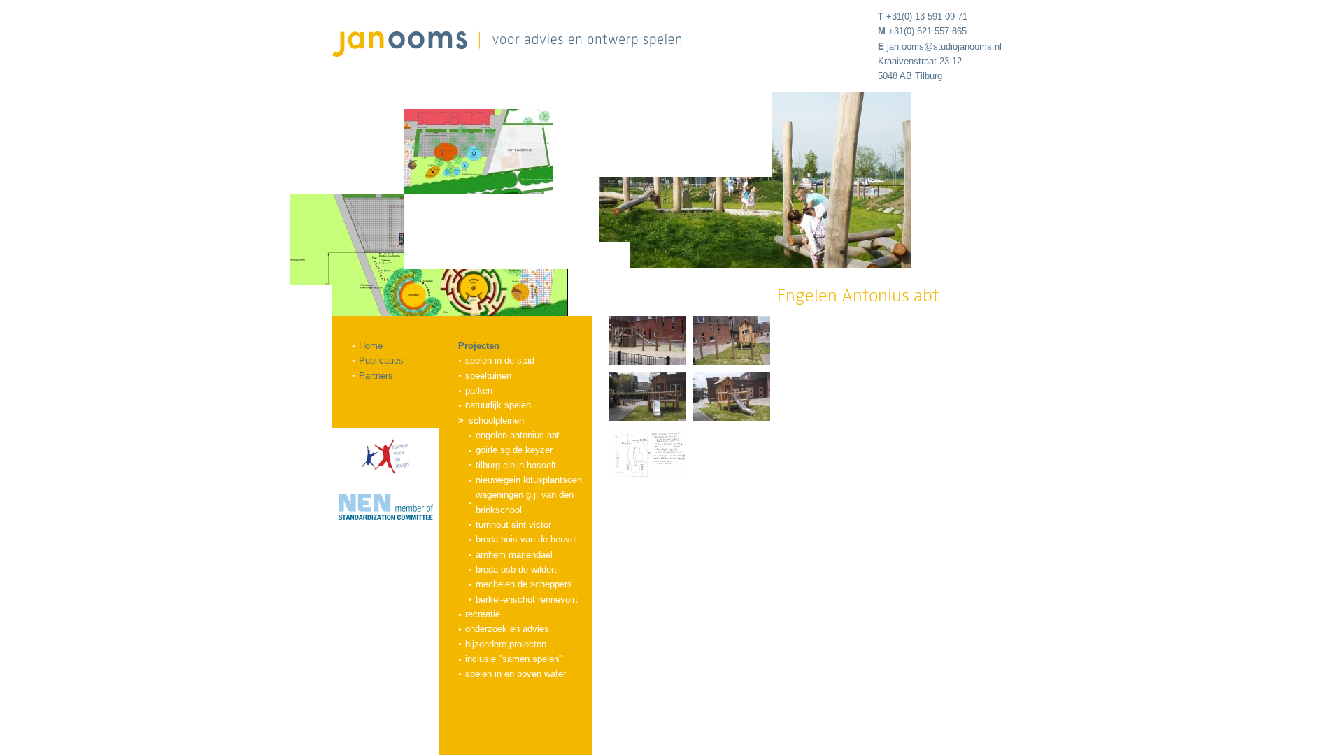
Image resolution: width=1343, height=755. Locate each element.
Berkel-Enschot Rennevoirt (527, 599)
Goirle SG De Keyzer (514, 450)
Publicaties (381, 360)
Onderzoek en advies (507, 629)
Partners (376, 376)
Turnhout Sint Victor (513, 524)
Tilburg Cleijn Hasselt (516, 465)
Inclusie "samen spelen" (513, 659)
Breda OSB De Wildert (516, 569)
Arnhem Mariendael (514, 554)
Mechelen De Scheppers (524, 584)
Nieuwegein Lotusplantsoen (529, 480)
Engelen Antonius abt (518, 435)
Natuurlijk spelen (498, 405)
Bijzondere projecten (505, 644)
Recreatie (482, 614)
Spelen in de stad (499, 360)
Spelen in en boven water (515, 673)
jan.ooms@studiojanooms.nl (944, 46)
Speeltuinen (488, 376)
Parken (478, 390)
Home (371, 345)
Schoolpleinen (496, 420)
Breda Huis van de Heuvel (526, 539)
